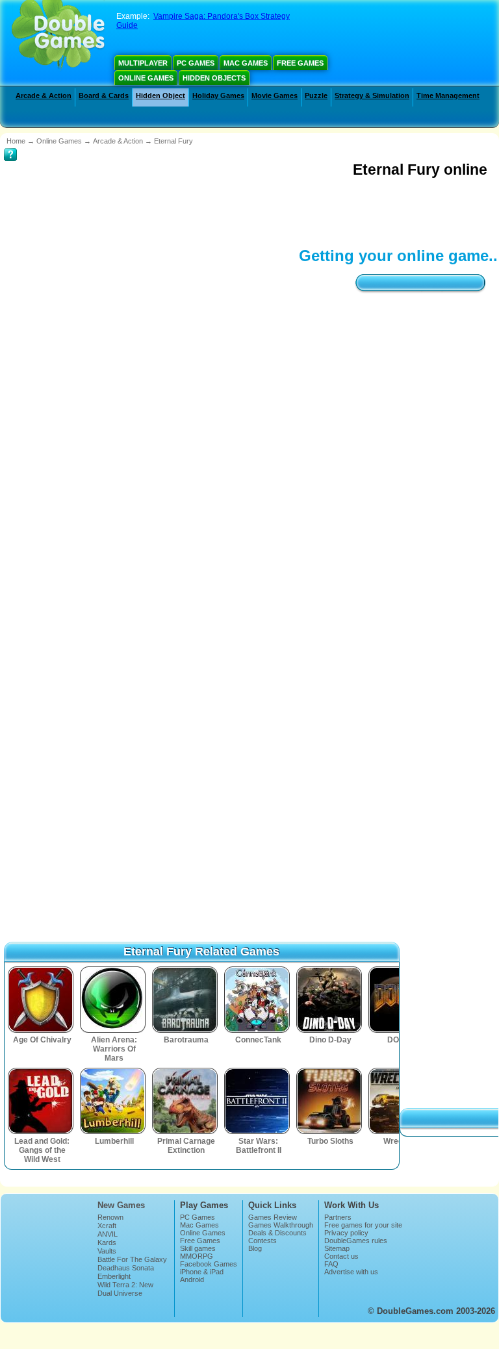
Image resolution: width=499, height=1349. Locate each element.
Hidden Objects (214, 78)
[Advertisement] (240, 211)
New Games (121, 1167)
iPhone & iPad (202, 1233)
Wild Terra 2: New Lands (125, 1250)
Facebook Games (208, 1225)
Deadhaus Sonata (125, 1229)
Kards (106, 1204)
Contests (262, 1202)
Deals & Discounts (277, 1194)
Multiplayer (143, 63)
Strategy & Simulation (372, 95)
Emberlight (114, 1238)
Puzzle (316, 95)
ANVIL (107, 1196)
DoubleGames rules (355, 1202)
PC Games (195, 63)
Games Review (272, 1179)
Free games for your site (363, 1187)
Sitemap (337, 1210)
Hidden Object (160, 95)
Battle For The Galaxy (132, 1221)
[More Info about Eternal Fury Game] (10, 145)
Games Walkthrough (280, 1187)
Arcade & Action (43, 95)
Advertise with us (351, 1233)
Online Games (145, 78)
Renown (110, 1179)
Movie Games (274, 95)
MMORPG (196, 1218)
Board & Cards (104, 95)
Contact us (341, 1218)
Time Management (448, 95)
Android (192, 1241)
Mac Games (246, 63)
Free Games (300, 63)
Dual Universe (119, 1255)
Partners (338, 1179)
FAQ (331, 1225)
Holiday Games (218, 95)
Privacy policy (346, 1194)
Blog (255, 1210)
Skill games (198, 1210)
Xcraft (106, 1187)
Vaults (106, 1213)
